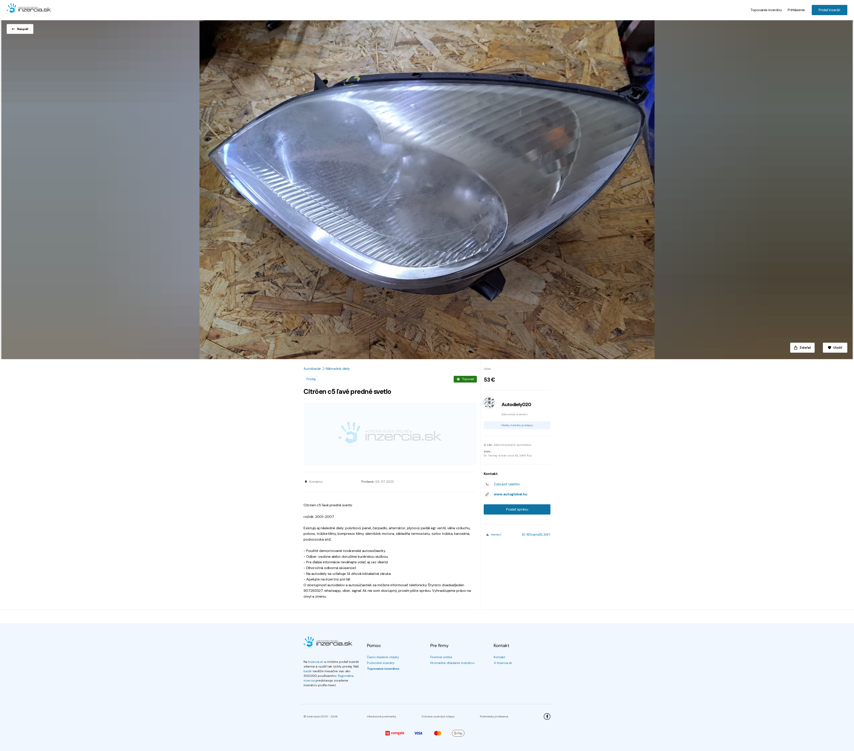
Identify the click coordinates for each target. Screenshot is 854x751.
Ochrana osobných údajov (438, 716)
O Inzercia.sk (503, 663)
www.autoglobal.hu (510, 494)
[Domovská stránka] (29, 8)
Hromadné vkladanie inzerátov (452, 663)
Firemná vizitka (441, 657)
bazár (308, 671)
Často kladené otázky (383, 657)
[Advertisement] (390, 434)
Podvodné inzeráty (381, 663)
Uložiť (837, 348)
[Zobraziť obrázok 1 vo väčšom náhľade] (427, 188)
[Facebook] (547, 716)
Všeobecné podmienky (381, 716)
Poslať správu (517, 509)
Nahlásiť (496, 534)
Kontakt (499, 657)
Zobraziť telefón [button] (507, 484)
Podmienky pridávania (494, 716)
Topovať (468, 379)
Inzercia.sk (315, 662)
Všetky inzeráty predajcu (517, 425)
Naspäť (22, 29)
